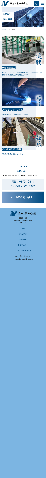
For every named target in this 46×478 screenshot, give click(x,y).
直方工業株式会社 (25, 256)
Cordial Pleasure (27, 259)
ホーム (4, 29)
